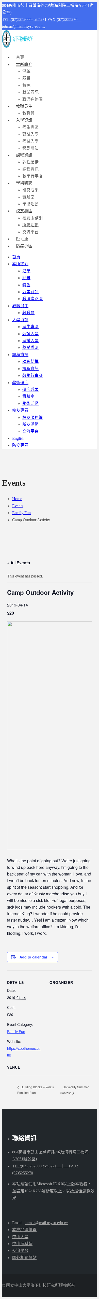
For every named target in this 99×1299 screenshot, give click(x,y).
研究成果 (30, 190)
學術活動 (30, 403)
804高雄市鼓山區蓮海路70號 (37, 1152)
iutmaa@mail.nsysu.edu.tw (23, 26)
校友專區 (24, 211)
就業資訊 (30, 92)
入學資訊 (24, 120)
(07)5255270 (22, 1173)
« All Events (18, 563)
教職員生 (24, 106)
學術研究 (24, 183)
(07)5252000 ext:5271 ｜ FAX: (49, 1166)
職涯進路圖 (32, 298)
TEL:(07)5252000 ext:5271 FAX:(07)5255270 (41, 19)
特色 (26, 85)
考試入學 (30, 141)
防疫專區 (24, 246)
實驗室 (28, 197)
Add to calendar (33, 956)
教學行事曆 (32, 375)
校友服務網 (32, 218)
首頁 (16, 257)
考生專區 (30, 127)
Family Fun (16, 1031)
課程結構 (30, 162)
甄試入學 (30, 134)
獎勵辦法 (30, 347)
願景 (26, 78)
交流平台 (30, 431)
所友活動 (30, 225)
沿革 (26, 71)
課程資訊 (24, 155)
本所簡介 (24, 64)
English (18, 438)
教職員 (28, 312)
